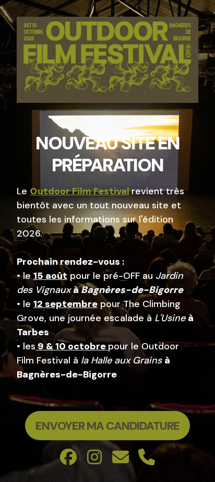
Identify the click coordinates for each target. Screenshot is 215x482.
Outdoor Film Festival (79, 191)
